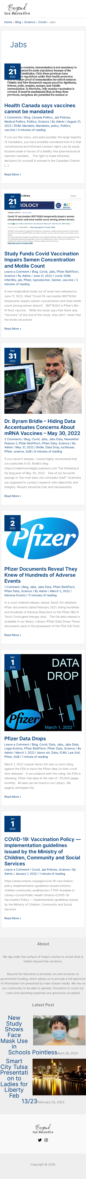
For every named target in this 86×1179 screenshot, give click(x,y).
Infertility (10, 280)
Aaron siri (43, 752)
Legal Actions (13, 748)
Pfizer (27, 280)
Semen (56, 280)
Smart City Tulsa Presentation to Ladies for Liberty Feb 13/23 (18, 1081)
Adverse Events (14, 595)
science (19, 451)
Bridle (40, 447)
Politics (32, 121)
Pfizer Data (49, 443)
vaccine (9, 130)
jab (20, 280)
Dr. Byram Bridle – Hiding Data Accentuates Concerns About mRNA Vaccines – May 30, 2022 (42, 427)
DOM (17, 125)
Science (43, 121)
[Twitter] (40, 1140)
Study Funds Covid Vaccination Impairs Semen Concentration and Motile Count (41, 260)
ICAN (62, 752)
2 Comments (13, 117)
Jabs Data (56, 439)
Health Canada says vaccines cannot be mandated (39, 108)
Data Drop (52, 447)
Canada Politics (42, 117)
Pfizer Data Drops (25, 738)
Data (52, 744)
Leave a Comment (16, 271)
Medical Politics (14, 121)
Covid (43, 271)
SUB (29, 451)
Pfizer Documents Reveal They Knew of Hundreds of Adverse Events (40, 575)
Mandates (42, 125)
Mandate (28, 125)
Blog (27, 117)
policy (55, 125)
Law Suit (74, 752)
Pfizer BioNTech (67, 271)
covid (58, 275)
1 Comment (12, 587)
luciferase (67, 447)
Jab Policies (62, 117)
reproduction (41, 280)
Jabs (52, 271)
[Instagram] (46, 1140)
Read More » (12, 174)
